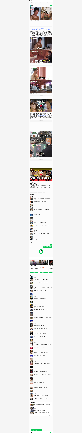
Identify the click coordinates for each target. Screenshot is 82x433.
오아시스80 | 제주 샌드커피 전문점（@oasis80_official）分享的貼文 (41, 29)
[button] (30, 432)
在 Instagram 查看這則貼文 (41, 28)
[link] (31, 432)
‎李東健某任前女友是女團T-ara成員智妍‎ (43, 115)
